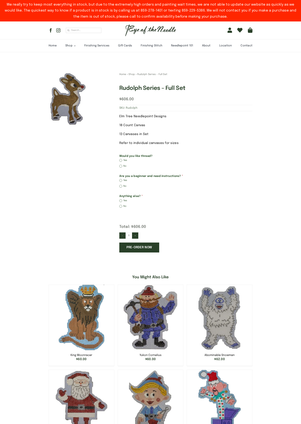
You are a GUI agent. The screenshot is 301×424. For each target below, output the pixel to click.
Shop (132, 74)
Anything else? (131, 196)
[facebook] (51, 30)
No (125, 166)
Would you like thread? (136, 156)
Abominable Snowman (219, 355)
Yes (125, 160)
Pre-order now (139, 247)
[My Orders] (239, 30)
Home (122, 74)
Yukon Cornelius (150, 355)
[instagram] (58, 30)
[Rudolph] (67, 99)
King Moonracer (81, 355)
